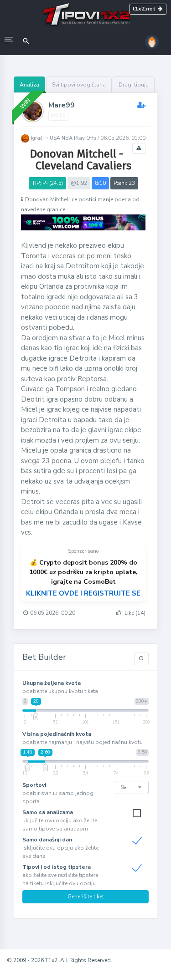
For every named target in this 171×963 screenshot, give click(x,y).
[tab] (29, 84)
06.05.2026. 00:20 (52, 613)
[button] (8, 41)
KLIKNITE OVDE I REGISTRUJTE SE (83, 593)
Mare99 (61, 105)
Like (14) (134, 613)
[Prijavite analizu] (138, 148)
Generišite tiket (85, 896)
